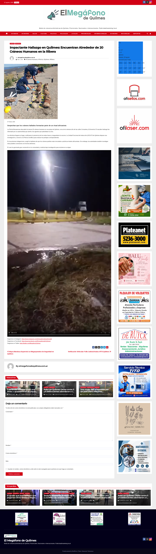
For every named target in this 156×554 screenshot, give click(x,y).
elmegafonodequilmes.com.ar (26, 57)
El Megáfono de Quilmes (78, 25)
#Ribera (52, 59)
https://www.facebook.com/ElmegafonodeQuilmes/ (36, 341)
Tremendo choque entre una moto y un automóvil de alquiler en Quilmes (22, 391)
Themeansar (90, 551)
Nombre (8, 445)
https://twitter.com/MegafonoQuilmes (30, 343)
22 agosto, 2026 (13, 500)
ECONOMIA (25, 33)
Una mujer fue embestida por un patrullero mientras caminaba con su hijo (94, 391)
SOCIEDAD (14, 33)
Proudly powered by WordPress (70, 551)
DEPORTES (136, 33)
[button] (147, 33)
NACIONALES (125, 33)
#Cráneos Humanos (32, 59)
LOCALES (75, 33)
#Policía (40, 59)
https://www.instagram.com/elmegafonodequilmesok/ (37, 339)
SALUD (34, 33)
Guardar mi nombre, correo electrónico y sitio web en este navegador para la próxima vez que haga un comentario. (41, 469)
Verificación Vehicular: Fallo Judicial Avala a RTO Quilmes (89, 351)
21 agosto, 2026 (87, 500)
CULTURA (44, 33)
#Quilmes (46, 59)
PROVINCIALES (86, 33)
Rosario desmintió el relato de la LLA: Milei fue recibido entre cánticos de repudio (59, 497)
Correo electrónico (11, 453)
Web (7, 461)
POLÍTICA (53, 33)
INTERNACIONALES (100, 33)
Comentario (9, 411)
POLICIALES (64, 33)
